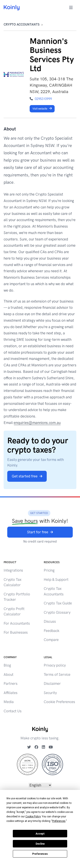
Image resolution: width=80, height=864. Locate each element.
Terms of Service (57, 674)
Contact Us (13, 711)
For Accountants (17, 623)
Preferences (40, 853)
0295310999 (43, 99)
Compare (51, 640)
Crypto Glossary (57, 612)
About (8, 674)
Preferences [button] (58, 821)
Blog (7, 665)
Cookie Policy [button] (33, 816)
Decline (40, 843)
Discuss (50, 621)
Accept (40, 833)
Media (9, 702)
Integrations (13, 570)
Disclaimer (52, 683)
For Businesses (16, 632)
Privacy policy (55, 665)
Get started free (25, 476)
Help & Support (56, 579)
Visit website (39, 108)
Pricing (49, 570)
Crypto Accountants (21, 24)
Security (50, 693)
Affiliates (10, 693)
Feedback (51, 631)
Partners (10, 683)
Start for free (37, 532)
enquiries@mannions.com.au (37, 423)
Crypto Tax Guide (58, 603)
